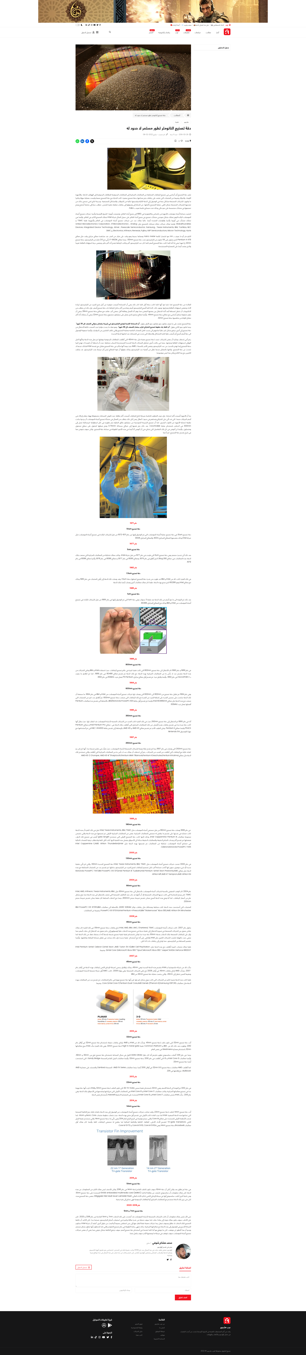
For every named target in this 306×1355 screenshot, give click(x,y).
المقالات (177, 115)
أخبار (217, 32)
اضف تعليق (183, 1297)
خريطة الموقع (160, 1331)
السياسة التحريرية (159, 1339)
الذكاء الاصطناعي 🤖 (217, 25)
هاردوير (186, 122)
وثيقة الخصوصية (136, 1327)
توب (176, 32)
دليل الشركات (138, 1331)
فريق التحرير (138, 1324)
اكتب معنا (139, 1335)
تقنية (177, 122)
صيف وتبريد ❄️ (186, 25)
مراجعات (198, 32)
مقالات (208, 32)
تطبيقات (186, 32)
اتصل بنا (162, 1327)
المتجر (151, 32)
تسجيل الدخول (86, 32)
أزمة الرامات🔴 (175, 25)
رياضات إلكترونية (164, 32)
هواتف (162, 1335)
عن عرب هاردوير (160, 1324)
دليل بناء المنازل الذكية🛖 (201, 25)
